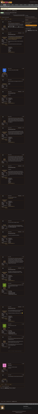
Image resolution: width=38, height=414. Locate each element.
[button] (10, 5)
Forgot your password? (28, 22)
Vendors (25, 4)
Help (8, 6)
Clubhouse (16, 4)
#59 (23, 363)
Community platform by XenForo (19, 411)
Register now (34, 26)
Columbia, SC (5, 88)
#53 (23, 256)
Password (26, 19)
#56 (23, 306)
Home (1, 4)
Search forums (6, 6)
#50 (23, 195)
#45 (23, 91)
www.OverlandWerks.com (11, 142)
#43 (23, 68)
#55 (23, 283)
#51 (23, 220)
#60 (23, 374)
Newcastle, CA (5, 333)
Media (12, 4)
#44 (23, 79)
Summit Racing (12, 37)
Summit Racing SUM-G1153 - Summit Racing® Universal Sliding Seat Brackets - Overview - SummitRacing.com (15, 38)
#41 (23, 21)
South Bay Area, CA (4, 346)
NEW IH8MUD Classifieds (4, 8)
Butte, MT (6, 228)
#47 (23, 127)
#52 (23, 231)
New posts (2, 6)
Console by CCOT (10, 198)
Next (10, 384)
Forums (5, 4)
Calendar (21, 4)
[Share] (22, 21)
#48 (23, 154)
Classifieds (8, 4)
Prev (2, 384)
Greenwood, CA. (5, 42)
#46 (23, 116)
